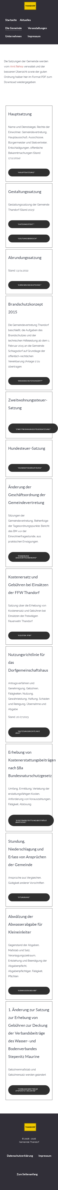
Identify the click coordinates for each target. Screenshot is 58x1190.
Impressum (45, 1155)
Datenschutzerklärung (20, 1155)
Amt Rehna (16, 66)
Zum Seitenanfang (27, 1174)
